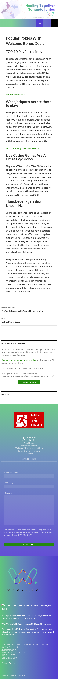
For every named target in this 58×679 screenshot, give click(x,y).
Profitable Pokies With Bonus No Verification (22, 309)
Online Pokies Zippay (11, 320)
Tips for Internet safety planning (29, 438)
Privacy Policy (8, 663)
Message (8, 493)
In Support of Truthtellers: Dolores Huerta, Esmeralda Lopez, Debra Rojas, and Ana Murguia (26, 617)
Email (11, 482)
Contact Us (29, 544)
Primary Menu (54, 23)
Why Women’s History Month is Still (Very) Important (26, 623)
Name (11, 472)
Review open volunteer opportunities (18, 360)
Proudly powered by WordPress (13, 675)
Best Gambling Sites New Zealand (23, 148)
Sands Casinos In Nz (16, 94)
